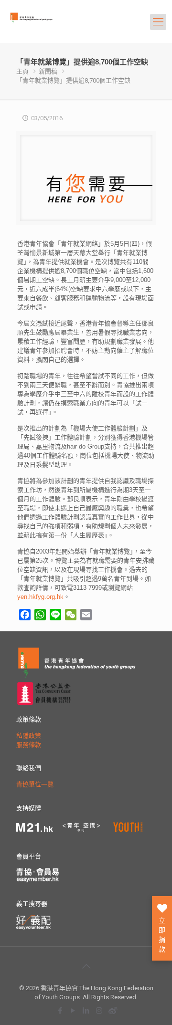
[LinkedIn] (86, 1010)
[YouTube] (73, 1010)
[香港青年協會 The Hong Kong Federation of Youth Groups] (46, 26)
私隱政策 (28, 735)
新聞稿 (48, 71)
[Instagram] (99, 1010)
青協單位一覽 (35, 784)
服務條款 (28, 744)
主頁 (22, 71)
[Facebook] (60, 1010)
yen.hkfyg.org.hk (40, 596)
